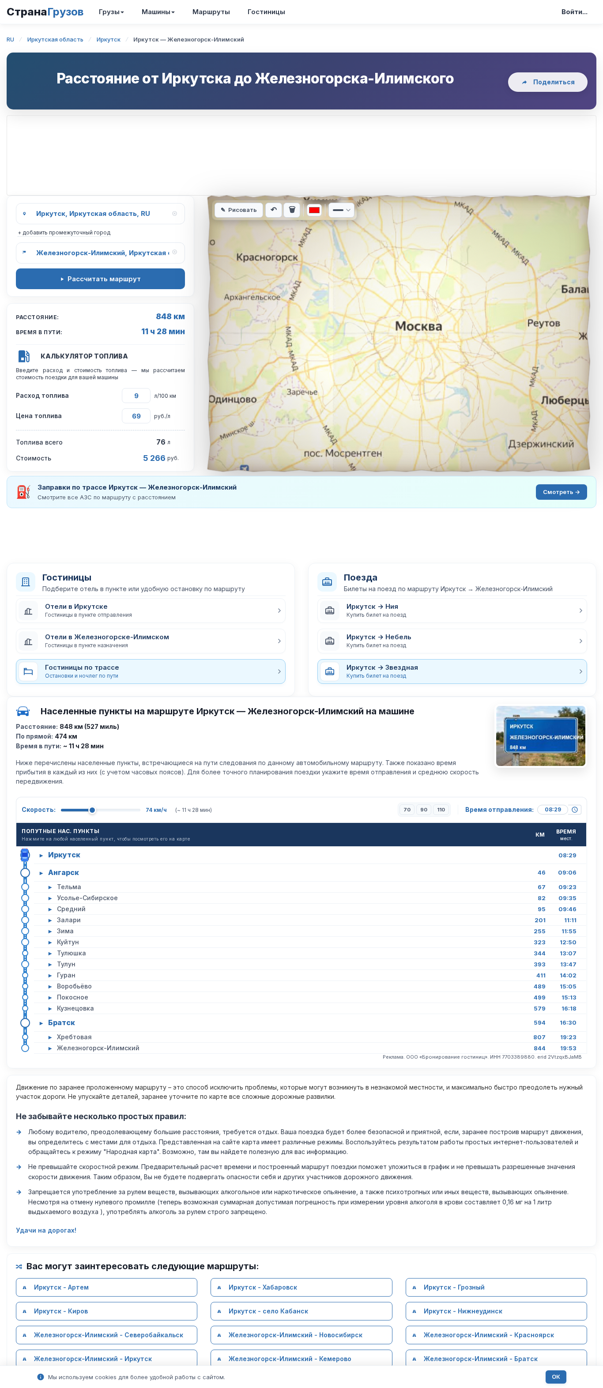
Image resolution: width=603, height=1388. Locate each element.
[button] (151, 610)
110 (441, 810)
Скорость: (39, 809)
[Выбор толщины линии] (341, 210)
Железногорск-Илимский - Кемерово (290, 1358)
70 (407, 810)
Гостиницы (266, 12)
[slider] (92, 810)
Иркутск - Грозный (454, 1287)
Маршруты (211, 12)
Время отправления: (499, 809)
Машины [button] (156, 12)
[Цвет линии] (314, 210)
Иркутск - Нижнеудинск (463, 1311)
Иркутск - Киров (61, 1311)
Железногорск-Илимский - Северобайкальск (108, 1335)
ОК (556, 1376)
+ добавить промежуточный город (64, 232)
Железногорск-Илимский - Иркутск (93, 1358)
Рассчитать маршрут (104, 279)
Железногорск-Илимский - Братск (481, 1358)
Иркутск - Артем (61, 1287)
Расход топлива (42, 395)
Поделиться (554, 82)
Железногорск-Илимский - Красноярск (489, 1335)
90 (423, 810)
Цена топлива (39, 415)
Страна (45, 11)
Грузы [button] (109, 12)
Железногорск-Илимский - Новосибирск (295, 1335)
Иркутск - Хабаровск (263, 1287)
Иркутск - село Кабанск (268, 1311)
